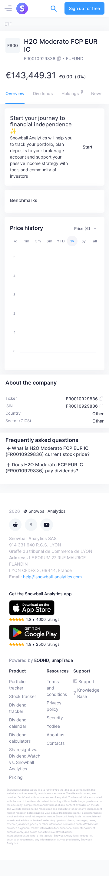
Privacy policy (54, 706)
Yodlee (53, 726)
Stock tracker (22, 696)
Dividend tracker (18, 708)
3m (38, 241)
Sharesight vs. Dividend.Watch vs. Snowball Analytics (24, 759)
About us (55, 734)
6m (49, 241)
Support (86, 681)
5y (83, 241)
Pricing (16, 777)
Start (87, 146)
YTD (61, 241)
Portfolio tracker (17, 684)
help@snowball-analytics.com (52, 576)
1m (26, 241)
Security (55, 717)
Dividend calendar (18, 723)
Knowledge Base (88, 693)
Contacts (55, 743)
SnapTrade (62, 660)
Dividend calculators (20, 738)
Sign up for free (84, 8)
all (95, 241)
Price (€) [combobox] (82, 228)
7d (15, 241)
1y (72, 241)
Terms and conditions (57, 688)
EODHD (41, 660)
